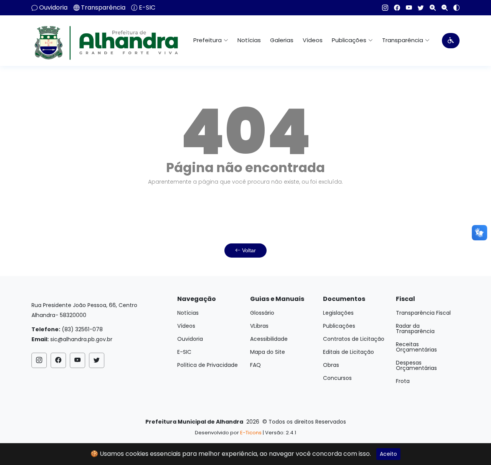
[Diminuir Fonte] (442, 8)
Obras (331, 365)
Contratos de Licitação (353, 339)
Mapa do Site (267, 352)
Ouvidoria (53, 8)
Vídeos (313, 40)
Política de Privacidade (207, 365)
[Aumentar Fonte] (430, 8)
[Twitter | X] (418, 8)
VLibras (259, 326)
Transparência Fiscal (423, 312)
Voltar (248, 250)
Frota (403, 381)
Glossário (262, 312)
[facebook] (394, 8)
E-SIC (147, 8)
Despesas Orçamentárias (416, 365)
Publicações (339, 326)
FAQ (255, 365)
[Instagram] (382, 8)
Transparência (103, 8)
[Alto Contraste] (454, 8)
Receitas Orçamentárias (416, 347)
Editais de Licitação (348, 352)
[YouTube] (406, 8)
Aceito (388, 454)
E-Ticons (251, 432)
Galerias (281, 40)
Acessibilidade (269, 339)
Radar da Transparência (415, 328)
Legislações (338, 312)
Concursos (337, 378)
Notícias (249, 40)
